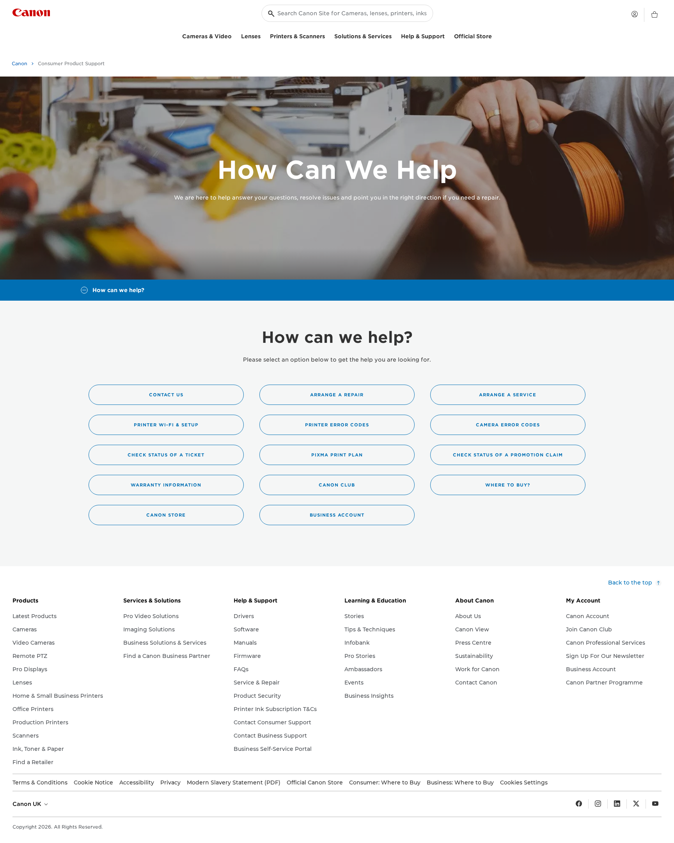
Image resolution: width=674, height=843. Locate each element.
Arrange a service (507, 394)
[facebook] (579, 804)
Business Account (337, 515)
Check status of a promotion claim (508, 455)
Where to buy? (507, 485)
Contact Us (166, 394)
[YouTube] (655, 804)
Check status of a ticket (166, 455)
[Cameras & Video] (235, 35)
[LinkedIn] (617, 804)
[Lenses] (264, 35)
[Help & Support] (448, 35)
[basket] (654, 15)
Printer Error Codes (337, 425)
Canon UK (27, 804)
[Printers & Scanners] (328, 35)
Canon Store (166, 515)
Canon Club (337, 485)
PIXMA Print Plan (337, 455)
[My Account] (634, 14)
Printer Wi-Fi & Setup (166, 425)
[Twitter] (636, 804)
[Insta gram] (598, 804)
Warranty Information (166, 485)
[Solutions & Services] (395, 35)
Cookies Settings (524, 782)
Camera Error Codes (508, 425)
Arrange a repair (337, 394)
